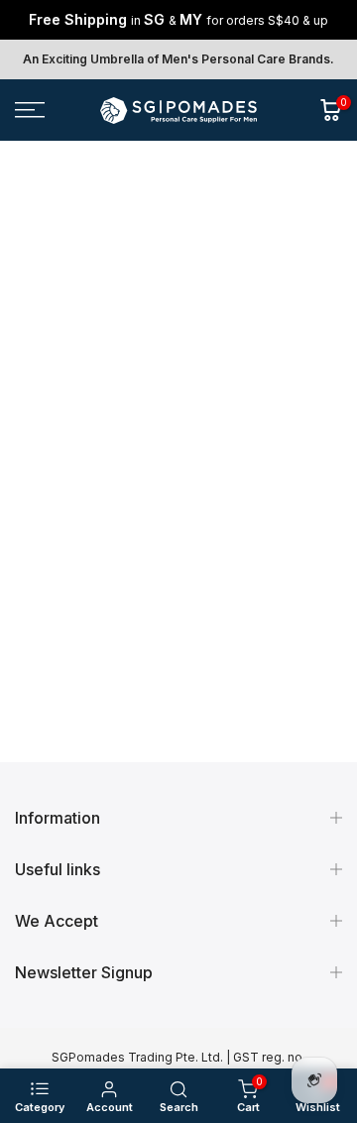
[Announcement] (178, 20)
